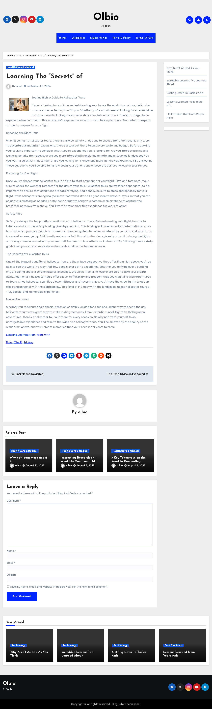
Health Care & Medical (20, 67)
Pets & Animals (173, 645)
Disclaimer (78, 38)
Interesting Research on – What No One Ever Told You (78, 461)
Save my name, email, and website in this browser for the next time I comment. (59, 586)
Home (63, 38)
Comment (14, 500)
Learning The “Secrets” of (44, 76)
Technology (19, 645)
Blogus (116, 704)
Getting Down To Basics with (184, 93)
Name (11, 550)
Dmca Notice (99, 38)
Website (12, 574)
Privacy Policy (122, 38)
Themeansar (132, 704)
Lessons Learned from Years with (28, 334)
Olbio (106, 18)
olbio (19, 86)
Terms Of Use (144, 38)
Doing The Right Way (19, 342)
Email (11, 562)
